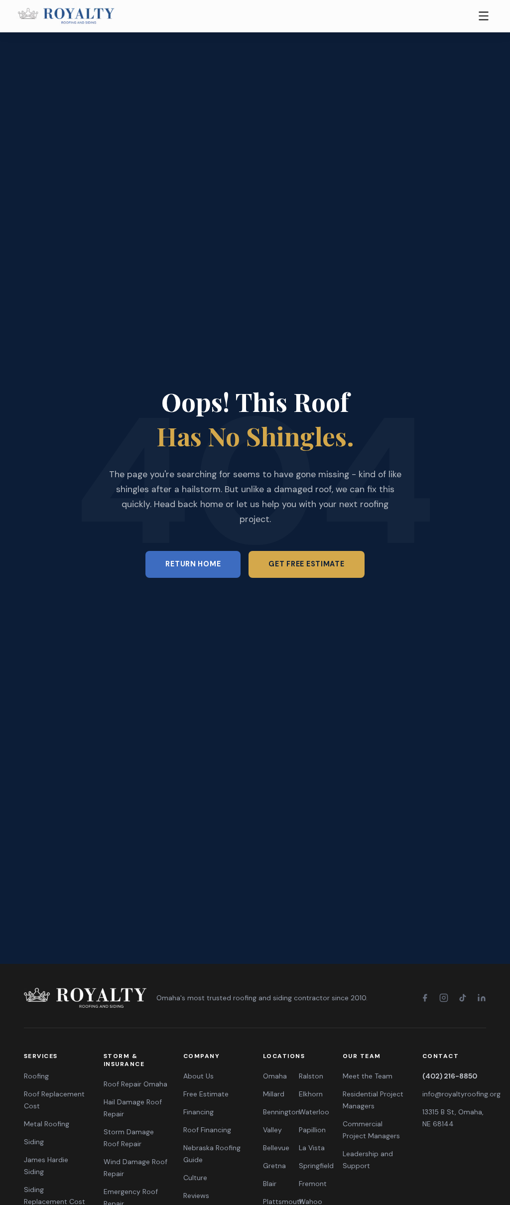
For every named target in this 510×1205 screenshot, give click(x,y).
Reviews (196, 1195)
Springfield (316, 1165)
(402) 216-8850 (449, 1075)
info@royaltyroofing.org (461, 1093)
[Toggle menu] (483, 15)
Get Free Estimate (306, 563)
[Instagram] (443, 997)
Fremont (313, 1183)
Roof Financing (207, 1129)
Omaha (275, 1075)
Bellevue (276, 1147)
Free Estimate (206, 1093)
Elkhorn (311, 1093)
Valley (272, 1129)
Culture (195, 1177)
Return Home (193, 563)
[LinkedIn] (481, 997)
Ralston (311, 1075)
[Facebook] (424, 997)
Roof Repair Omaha (135, 1083)
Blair (269, 1183)
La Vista (312, 1147)
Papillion (312, 1129)
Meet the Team (367, 1075)
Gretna (274, 1165)
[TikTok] (462, 997)
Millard (273, 1093)
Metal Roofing (46, 1123)
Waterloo (314, 1111)
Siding (34, 1141)
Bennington (281, 1111)
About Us (198, 1075)
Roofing (36, 1075)
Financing (198, 1111)
